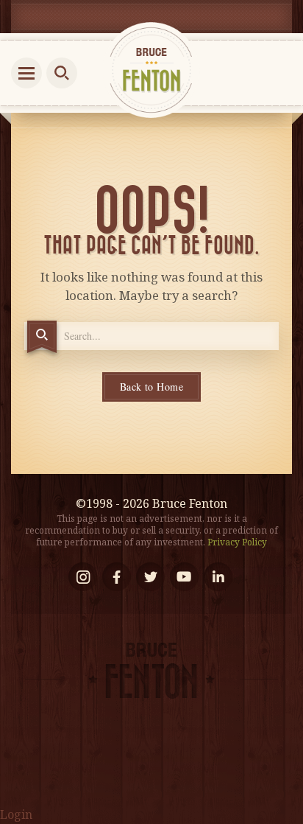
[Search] (42, 337)
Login (16, 814)
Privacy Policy (237, 542)
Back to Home (151, 387)
